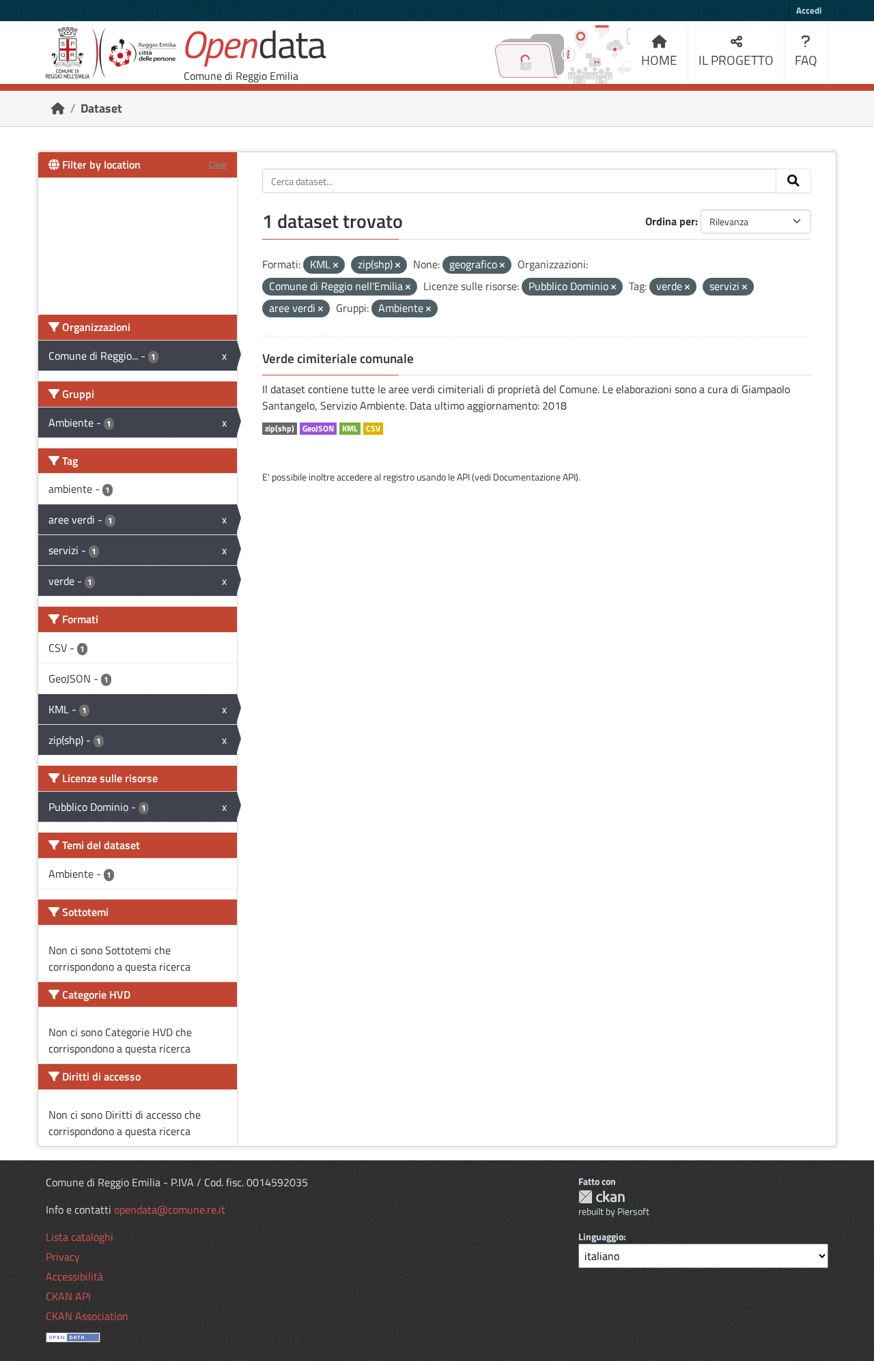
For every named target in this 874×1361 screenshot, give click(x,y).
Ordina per (670, 221)
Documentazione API (534, 477)
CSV (373, 428)
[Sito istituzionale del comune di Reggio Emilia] (110, 52)
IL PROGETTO (736, 60)
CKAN (601, 1197)
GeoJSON (318, 428)
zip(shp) (279, 428)
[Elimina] (335, 265)
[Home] (58, 108)
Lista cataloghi (79, 1237)
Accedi (808, 10)
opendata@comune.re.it (169, 1209)
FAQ (806, 60)
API (463, 477)
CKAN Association (87, 1316)
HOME (659, 60)
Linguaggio (600, 1236)
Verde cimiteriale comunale (338, 358)
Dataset (101, 108)
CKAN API (68, 1296)
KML (350, 428)
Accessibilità (74, 1276)
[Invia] (793, 181)
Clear (218, 164)
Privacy (63, 1256)
